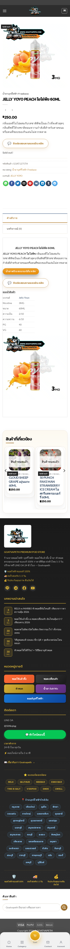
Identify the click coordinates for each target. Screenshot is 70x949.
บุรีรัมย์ (41, 862)
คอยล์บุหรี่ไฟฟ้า (35, 698)
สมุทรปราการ (34, 827)
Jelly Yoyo (24, 297)
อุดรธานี (59, 813)
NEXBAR (40, 781)
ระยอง (42, 834)
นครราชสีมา (43, 813)
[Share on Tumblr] (48, 183)
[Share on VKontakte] (36, 183)
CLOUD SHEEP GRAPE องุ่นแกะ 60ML (19, 481)
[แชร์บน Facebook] (12, 183)
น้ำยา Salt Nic (50, 688)
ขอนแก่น (11, 813)
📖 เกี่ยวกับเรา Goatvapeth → (19, 762)
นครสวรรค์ (30, 848)
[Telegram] (16, 588)
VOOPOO (31, 788)
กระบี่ (60, 855)
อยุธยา (53, 841)
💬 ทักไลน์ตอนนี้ (35, 734)
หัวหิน (45, 848)
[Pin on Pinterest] (30, 183)
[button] (5, 11)
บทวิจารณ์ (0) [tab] (14, 228)
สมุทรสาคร (15, 834)
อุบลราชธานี (36, 820)
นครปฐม (53, 820)
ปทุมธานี (51, 827)
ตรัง (50, 855)
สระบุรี (10, 855)
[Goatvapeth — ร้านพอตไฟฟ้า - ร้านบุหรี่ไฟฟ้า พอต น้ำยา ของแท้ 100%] (35, 11)
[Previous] (6, 477)
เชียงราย (18, 841)
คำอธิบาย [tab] (12, 217)
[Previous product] (12, 110)
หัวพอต (19, 688)
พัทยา (55, 806)
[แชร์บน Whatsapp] (5, 183)
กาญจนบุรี (37, 855)
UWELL (59, 788)
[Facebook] (24, 588)
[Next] (64, 477)
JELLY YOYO (16, 175)
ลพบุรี (28, 862)
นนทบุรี (18, 827)
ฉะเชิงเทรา (14, 848)
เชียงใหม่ (30, 806)
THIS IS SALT (13, 788)
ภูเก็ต (43, 806)
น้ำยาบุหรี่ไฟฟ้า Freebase (16, 93)
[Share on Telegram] (55, 183)
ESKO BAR (56, 781)
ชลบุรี (29, 834)
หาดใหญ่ (26, 813)
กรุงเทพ (16, 806)
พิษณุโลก (55, 834)
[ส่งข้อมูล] (64, 907)
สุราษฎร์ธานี (18, 820)
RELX (11, 781)
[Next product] (5, 110)
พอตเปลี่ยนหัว (51, 678)
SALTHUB (25, 781)
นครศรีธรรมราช (36, 841)
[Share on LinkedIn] (42, 183)
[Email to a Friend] (24, 183)
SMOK (46, 788)
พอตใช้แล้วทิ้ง (19, 678)
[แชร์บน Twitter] (18, 183)
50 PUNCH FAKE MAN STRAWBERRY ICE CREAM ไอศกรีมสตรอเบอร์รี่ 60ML (50, 487)
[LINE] (7, 588)
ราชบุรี (22, 855)
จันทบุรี (57, 848)
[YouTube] (33, 588)
